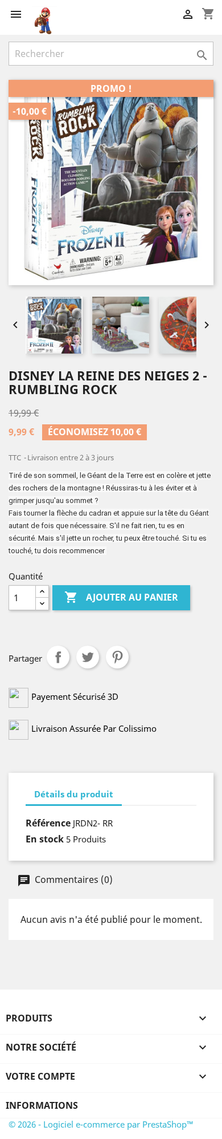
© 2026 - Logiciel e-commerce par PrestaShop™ (101, 1124)
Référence (48, 823)
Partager (58, 657)
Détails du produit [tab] (73, 794)
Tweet (87, 657)
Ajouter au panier (121, 597)
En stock (45, 839)
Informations (42, 1105)
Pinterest (117, 657)
